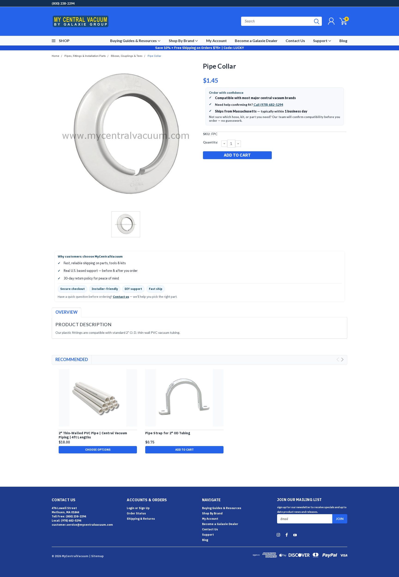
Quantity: (210, 142)
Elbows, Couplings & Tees (126, 56)
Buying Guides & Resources (133, 40)
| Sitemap (96, 556)
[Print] (221, 167)
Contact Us (295, 40)
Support (320, 40)
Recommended (71, 359)
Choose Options (98, 449)
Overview (66, 312)
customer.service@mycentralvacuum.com (82, 524)
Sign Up (144, 508)
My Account (216, 40)
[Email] (214, 167)
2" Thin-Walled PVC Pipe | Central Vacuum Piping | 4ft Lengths (93, 435)
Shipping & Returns (141, 518)
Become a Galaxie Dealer (256, 40)
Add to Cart (184, 449)
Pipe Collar (154, 56)
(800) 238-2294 (63, 3)
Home (55, 56)
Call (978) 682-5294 (268, 104)
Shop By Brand (182, 40)
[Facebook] (206, 167)
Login (130, 508)
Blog (343, 40)
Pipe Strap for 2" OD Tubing (167, 433)
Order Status (136, 513)
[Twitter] (229, 167)
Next (342, 359)
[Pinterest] (236, 167)
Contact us (121, 297)
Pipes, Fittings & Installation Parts (85, 56)
